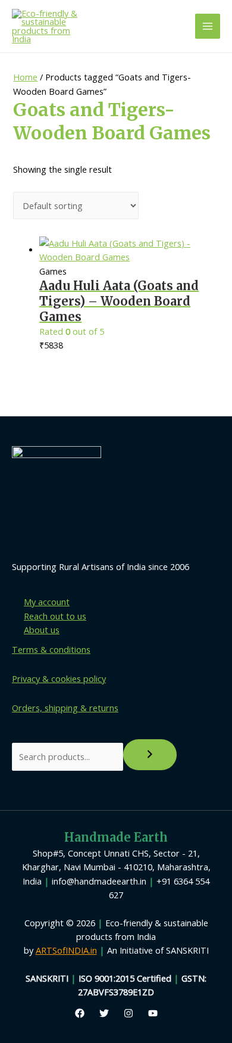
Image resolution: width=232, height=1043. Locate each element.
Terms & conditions (51, 649)
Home (25, 77)
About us (41, 630)
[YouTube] (153, 1013)
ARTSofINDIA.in (66, 950)
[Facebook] (79, 1013)
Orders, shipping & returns (65, 708)
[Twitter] (104, 1013)
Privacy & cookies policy (59, 678)
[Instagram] (128, 1013)
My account (47, 602)
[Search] (150, 754)
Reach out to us (55, 616)
